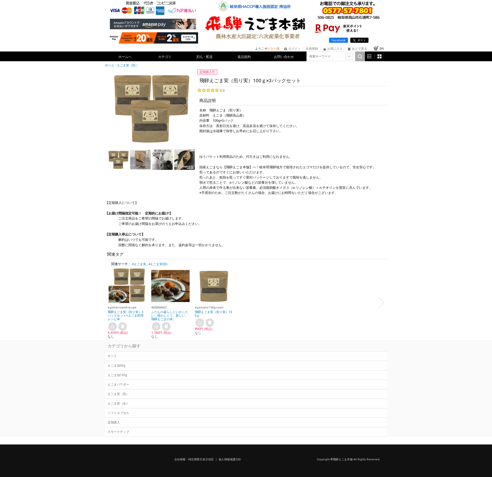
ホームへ (125, 57)
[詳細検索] (349, 56)
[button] (118, 107)
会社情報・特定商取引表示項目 (194, 459)
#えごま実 (139, 264)
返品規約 (244, 57)
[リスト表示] (369, 56)
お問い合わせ (284, 57)
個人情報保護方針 (230, 459)
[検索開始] (360, 56)
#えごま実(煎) (158, 264)
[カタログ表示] (379, 56)
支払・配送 (204, 57)
